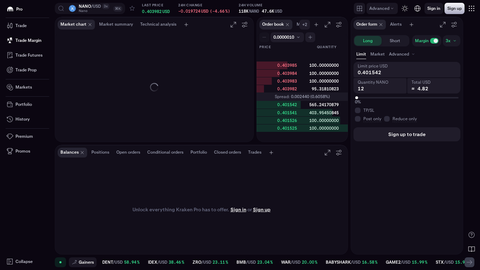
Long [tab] (367, 41)
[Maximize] (233, 25)
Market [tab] (377, 54)
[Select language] (417, 8)
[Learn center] (471, 249)
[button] (90, 8)
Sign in (238, 209)
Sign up (262, 209)
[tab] (402, 54)
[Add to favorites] (132, 8)
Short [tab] (395, 41)
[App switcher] (471, 8)
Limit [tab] (361, 54)
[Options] (244, 25)
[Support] (471, 234)
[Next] (469, 262)
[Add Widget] (359, 8)
